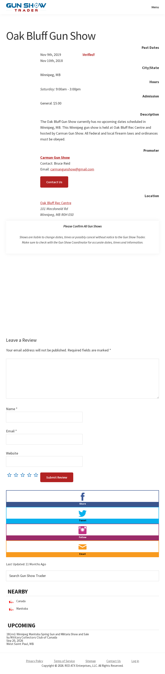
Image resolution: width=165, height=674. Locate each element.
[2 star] (17, 474)
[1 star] (10, 474)
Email (11, 431)
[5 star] (37, 474)
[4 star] (30, 474)
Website (12, 453)
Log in (135, 661)
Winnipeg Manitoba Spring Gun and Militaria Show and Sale (52, 634)
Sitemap (91, 661)
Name (12, 408)
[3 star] (23, 474)
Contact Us (54, 182)
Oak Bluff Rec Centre (55, 203)
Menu (155, 7)
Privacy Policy (34, 661)
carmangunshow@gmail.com (72, 169)
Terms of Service (64, 661)
